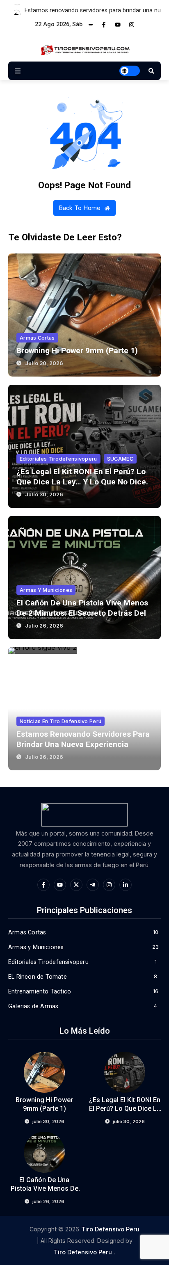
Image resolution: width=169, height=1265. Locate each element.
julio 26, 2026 (44, 626)
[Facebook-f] (104, 24)
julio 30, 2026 (44, 363)
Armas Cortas (37, 338)
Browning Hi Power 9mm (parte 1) (77, 350)
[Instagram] (132, 24)
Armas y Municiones (46, 590)
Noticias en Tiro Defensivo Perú (60, 721)
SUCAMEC (120, 459)
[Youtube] (118, 24)
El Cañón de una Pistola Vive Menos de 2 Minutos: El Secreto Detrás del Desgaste (82, 613)
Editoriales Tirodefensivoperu (58, 459)
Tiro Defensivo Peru (110, 1229)
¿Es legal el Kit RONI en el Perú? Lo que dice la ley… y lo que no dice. (124, 1108)
